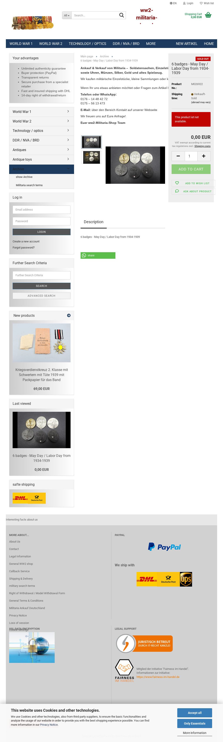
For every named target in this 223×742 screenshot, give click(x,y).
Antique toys (22, 159)
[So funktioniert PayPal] (164, 546)
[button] (173, 3)
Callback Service (19, 571)
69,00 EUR (42, 389)
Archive (18, 169)
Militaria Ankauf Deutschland (27, 608)
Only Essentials (194, 723)
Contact (14, 549)
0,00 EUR (42, 470)
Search (41, 286)
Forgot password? (24, 247)
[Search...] (122, 15)
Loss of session (19, 623)
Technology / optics (87, 44)
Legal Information (20, 556)
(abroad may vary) (201, 102)
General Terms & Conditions (26, 600)
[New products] (69, 315)
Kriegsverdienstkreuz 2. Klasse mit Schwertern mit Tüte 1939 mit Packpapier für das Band (41, 375)
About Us (14, 541)
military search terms (22, 585)
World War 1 (21, 44)
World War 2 (50, 44)
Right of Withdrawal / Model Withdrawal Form (37, 593)
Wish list (208, 3)
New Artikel (187, 44)
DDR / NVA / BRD (126, 44)
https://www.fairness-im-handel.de (158, 677)
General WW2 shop (21, 563)
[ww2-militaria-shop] (32, 23)
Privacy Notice (49, 724)
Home (209, 44)
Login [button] (189, 3)
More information (194, 733)
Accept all (195, 713)
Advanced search (42, 295)
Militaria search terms (29, 185)
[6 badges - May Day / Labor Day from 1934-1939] (135, 165)
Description (93, 222)
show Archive (24, 177)
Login (41, 231)
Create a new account (26, 241)
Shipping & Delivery (21, 578)
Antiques (19, 150)
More (151, 44)
